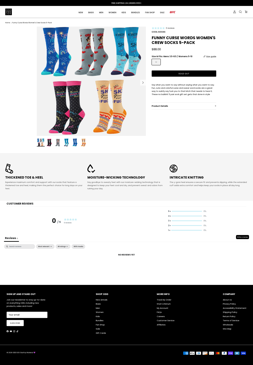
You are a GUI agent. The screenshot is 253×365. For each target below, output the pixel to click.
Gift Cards (101, 333)
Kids (98, 316)
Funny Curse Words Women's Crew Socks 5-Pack (32, 23)
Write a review (242, 237)
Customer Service (165, 320)
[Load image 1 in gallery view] (91, 81)
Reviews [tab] (11, 238)
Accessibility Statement (234, 308)
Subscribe (15, 323)
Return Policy (229, 316)
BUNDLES (135, 12)
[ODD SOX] (8, 12)
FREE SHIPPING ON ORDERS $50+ (126, 3)
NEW (81, 12)
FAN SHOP (150, 12)
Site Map (227, 328)
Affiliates (161, 324)
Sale (98, 328)
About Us (227, 299)
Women (100, 312)
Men (98, 308)
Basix (98, 303)
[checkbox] (78, 246)
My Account (162, 308)
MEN (101, 12)
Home (7, 23)
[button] (187, 211)
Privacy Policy (229, 303)
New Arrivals (101, 299)
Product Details (160, 106)
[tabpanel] (126, 263)
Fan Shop (100, 324)
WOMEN (112, 12)
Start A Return (164, 303)
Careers (161, 316)
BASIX (91, 12)
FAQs (159, 312)
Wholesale (228, 324)
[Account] (234, 11)
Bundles (99, 320)
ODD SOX (16, 352)
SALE (162, 12)
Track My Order (164, 299)
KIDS (124, 12)
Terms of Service (231, 320)
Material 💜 (31, 352)
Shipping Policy (230, 312)
